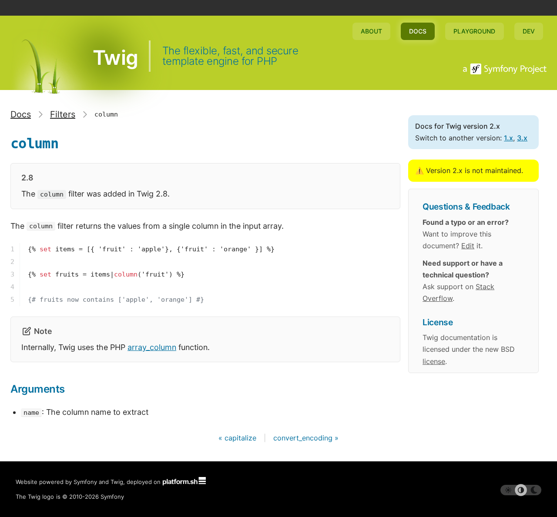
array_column (152, 347)
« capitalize (238, 438)
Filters (62, 114)
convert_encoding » (306, 438)
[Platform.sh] (184, 482)
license (434, 361)
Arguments (37, 389)
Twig (115, 57)
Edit (467, 245)
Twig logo (41, 496)
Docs (417, 31)
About (371, 31)
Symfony (112, 496)
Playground (474, 31)
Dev (529, 31)
